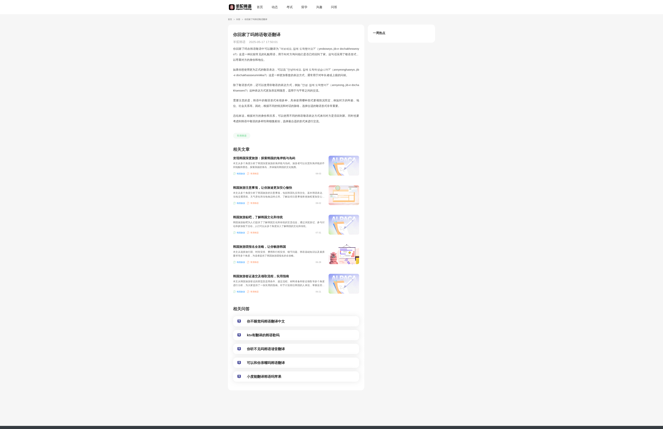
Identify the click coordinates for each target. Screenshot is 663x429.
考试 (289, 7)
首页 (260, 7)
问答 (334, 7)
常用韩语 (242, 135)
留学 (304, 7)
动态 (275, 7)
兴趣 (319, 7)
